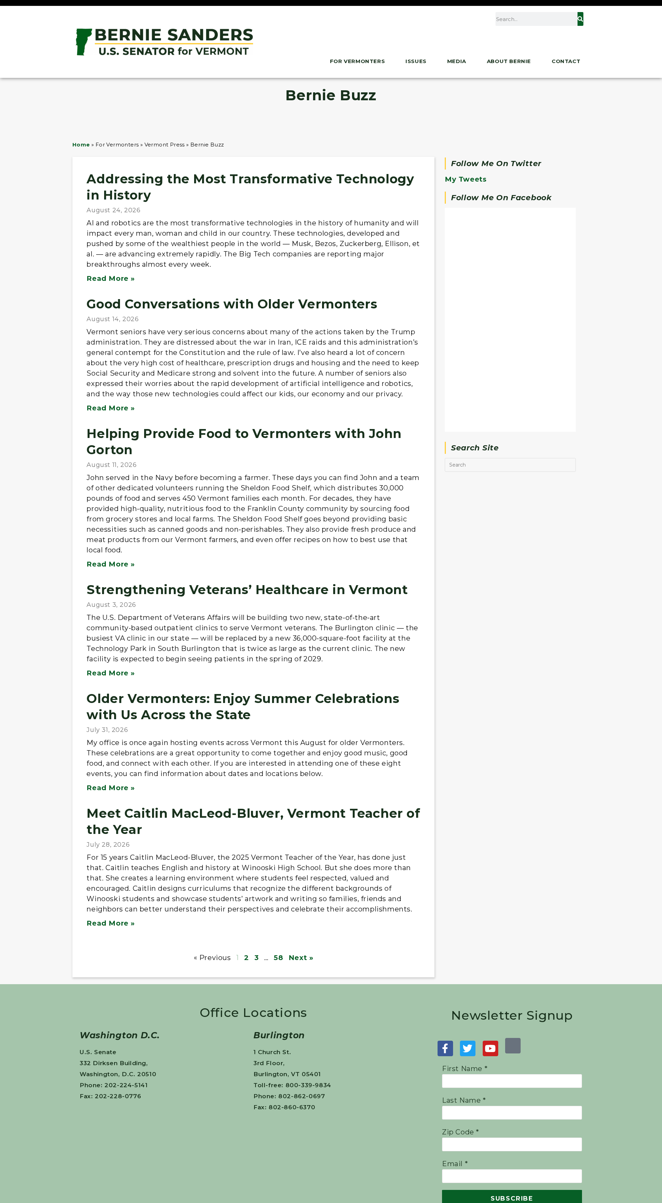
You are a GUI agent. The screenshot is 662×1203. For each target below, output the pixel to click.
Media (456, 61)
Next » (301, 958)
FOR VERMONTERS (357, 61)
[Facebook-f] (445, 1048)
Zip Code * (460, 1132)
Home (81, 144)
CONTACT (566, 61)
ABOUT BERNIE (509, 61)
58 (278, 958)
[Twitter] (467, 1048)
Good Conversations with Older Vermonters (232, 304)
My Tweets (466, 179)
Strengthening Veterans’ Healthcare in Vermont (247, 589)
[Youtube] (490, 1048)
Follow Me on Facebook (501, 197)
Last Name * (464, 1100)
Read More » (111, 278)
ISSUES (416, 61)
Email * (455, 1164)
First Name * (465, 1068)
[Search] (580, 19)
